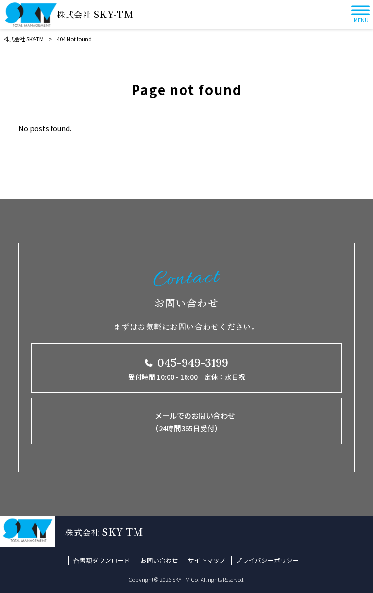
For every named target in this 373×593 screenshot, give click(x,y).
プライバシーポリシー (267, 560)
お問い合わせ (159, 560)
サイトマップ (207, 560)
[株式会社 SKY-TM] (31, 14)
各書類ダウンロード (101, 560)
